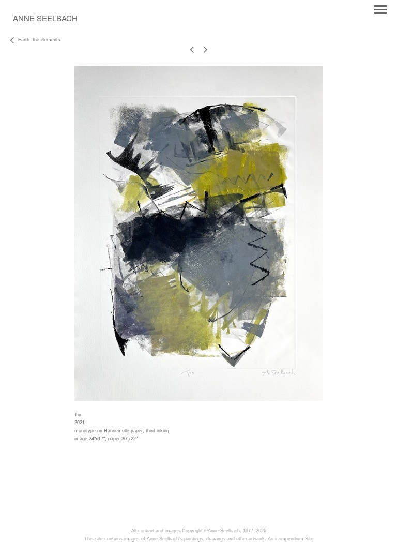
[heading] (45, 19)
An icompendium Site (290, 539)
